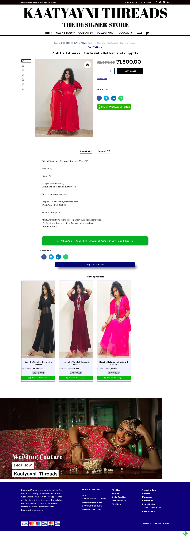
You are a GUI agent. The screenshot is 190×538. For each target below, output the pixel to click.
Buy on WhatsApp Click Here (115, 106)
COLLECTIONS (105, 32)
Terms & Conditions (151, 507)
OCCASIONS (126, 32)
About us (116, 493)
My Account (146, 2)
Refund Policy (148, 504)
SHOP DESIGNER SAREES (93, 502)
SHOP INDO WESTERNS (92, 509)
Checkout (146, 493)
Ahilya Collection (87, 43)
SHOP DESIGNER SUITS (69, 43)
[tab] (86, 151)
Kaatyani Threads (161, 523)
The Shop (116, 504)
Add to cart (130, 71)
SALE (139, 32)
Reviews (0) (104, 151)
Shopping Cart (149, 490)
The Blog (116, 490)
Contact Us (147, 500)
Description (86, 151)
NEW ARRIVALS (64, 32)
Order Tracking (131, 2)
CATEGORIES (85, 32)
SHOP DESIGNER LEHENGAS (94, 499)
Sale (84, 495)
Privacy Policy (148, 511)
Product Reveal (119, 500)
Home (48, 32)
